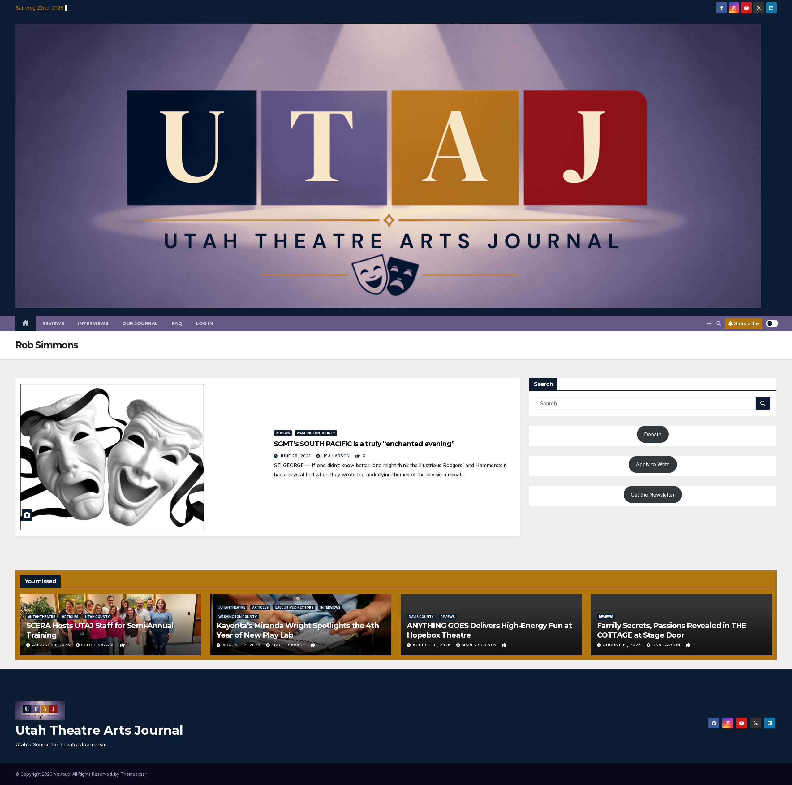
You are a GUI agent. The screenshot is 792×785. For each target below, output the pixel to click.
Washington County (316, 433)
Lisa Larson (336, 455)
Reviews (53, 323)
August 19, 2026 (51, 645)
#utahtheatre (41, 616)
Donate (652, 434)
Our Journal (140, 323)
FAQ (177, 323)
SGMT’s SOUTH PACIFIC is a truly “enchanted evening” (364, 444)
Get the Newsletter (653, 495)
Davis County (421, 616)
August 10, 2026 (432, 645)
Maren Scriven (480, 645)
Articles (70, 616)
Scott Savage (98, 645)
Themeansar (133, 774)
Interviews (93, 323)
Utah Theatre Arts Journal (99, 730)
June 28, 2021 (296, 455)
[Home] (25, 323)
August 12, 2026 (242, 645)
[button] (718, 323)
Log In (204, 323)
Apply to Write (652, 464)
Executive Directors (294, 607)
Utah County (97, 616)
